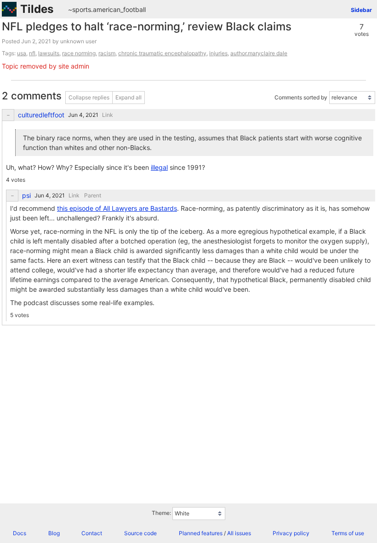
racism (106, 53)
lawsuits (48, 53)
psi (26, 195)
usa (21, 53)
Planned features (201, 533)
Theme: (161, 512)
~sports (79, 9)
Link (107, 114)
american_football (119, 9)
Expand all (128, 97)
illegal (159, 167)
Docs (19, 533)
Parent (92, 195)
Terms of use (347, 533)
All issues (239, 533)
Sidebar (361, 9)
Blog (54, 533)
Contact (91, 533)
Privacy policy (291, 533)
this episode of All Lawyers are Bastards (117, 208)
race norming (79, 53)
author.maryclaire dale (258, 53)
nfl (32, 53)
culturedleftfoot (41, 115)
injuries (218, 53)
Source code (140, 533)
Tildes (36, 9)
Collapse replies (89, 97)
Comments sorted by (300, 97)
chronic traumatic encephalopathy (162, 53)
